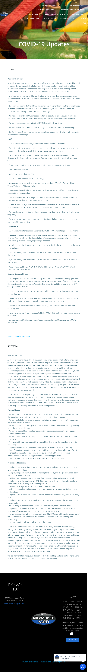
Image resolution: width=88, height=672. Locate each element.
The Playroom (33, 19)
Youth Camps (33, 14)
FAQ (84, 23)
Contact (82, 19)
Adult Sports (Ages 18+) (74, 5)
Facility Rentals (49, 19)
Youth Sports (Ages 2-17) (49, 5)
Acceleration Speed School (56, 14)
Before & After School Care (72, 10)
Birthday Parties (79, 14)
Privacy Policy (27, 662)
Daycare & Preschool (46, 10)
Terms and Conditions (42, 662)
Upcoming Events (67, 19)
